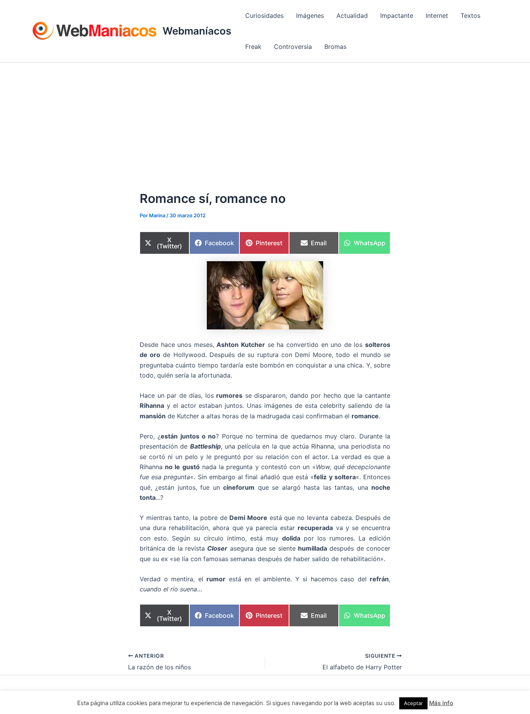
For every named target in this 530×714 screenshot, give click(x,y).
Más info (441, 703)
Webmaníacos (197, 31)
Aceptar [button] (413, 703)
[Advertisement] (265, 120)
